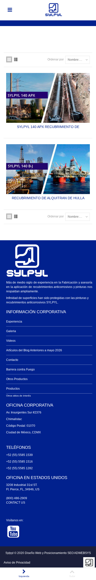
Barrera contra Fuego (20, 369)
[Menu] (10, 10)
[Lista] (16, 59)
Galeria (11, 331)
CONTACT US (15, 502)
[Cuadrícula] (9, 59)
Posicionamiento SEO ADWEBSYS (67, 553)
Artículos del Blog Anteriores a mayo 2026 (34, 350)
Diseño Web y (34, 553)
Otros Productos (17, 379)
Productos (13, 388)
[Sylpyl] (54, 9)
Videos (11, 340)
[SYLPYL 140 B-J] (48, 169)
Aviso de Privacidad (17, 562)
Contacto (12, 360)
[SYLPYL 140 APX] (48, 98)
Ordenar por (56, 59)
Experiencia (14, 321)
